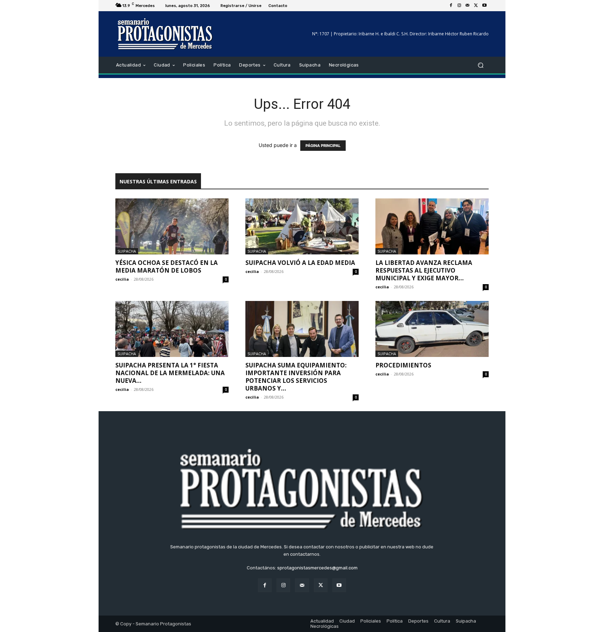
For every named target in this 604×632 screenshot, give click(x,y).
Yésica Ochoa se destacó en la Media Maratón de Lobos (166, 266)
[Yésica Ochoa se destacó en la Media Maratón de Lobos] (172, 226)
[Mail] (467, 5)
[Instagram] (459, 5)
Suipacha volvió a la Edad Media (300, 263)
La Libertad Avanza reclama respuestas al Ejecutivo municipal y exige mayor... (423, 270)
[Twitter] (476, 5)
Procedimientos (403, 365)
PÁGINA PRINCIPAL (322, 145)
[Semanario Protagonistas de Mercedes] (165, 34)
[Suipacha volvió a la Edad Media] (302, 226)
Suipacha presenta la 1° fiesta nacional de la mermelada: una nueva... (170, 373)
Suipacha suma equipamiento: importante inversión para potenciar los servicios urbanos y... (296, 376)
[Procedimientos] (432, 329)
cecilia (122, 279)
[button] (480, 65)
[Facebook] (451, 5)
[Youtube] (484, 5)
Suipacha (126, 251)
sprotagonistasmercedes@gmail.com (317, 567)
